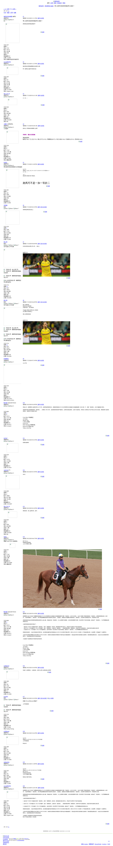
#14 (24, 536)
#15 (24, 611)
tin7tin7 (5, 438)
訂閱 (11, 12)
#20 (24, 786)
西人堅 (5, 242)
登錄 (55, 3)
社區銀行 (59, 3)
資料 (39, 18)
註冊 (51, 3)
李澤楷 (5, 205)
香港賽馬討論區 (49, 6)
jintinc (5, 536)
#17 (24, 696)
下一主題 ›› (13, 9)
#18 (24, 731)
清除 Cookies (84, 844)
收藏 (15, 12)
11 (7, 286)
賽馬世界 (41, 6)
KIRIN (5, 162)
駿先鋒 (5, 402)
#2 (23, 62)
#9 (23, 358)
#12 (24, 470)
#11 (24, 438)
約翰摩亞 (6, 358)
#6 (23, 205)
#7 (23, 242)
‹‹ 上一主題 (6, 9)
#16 (24, 665)
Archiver (104, 844)
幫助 (64, 3)
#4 (23, 124)
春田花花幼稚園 (8, 16)
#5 (23, 162)
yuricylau (6, 470)
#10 (24, 402)
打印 (5, 12)
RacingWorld (98, 844)
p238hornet (6, 665)
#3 (23, 93)
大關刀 (5, 124)
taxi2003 (6, 696)
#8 (23, 300)
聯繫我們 (91, 844)
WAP (108, 844)
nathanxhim (6, 762)
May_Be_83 (7, 93)
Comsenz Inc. (26, 838)
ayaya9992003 (7, 62)
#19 (24, 762)
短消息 (42, 18)
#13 (24, 506)
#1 (23, 16)
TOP (109, 841)
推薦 (8, 12)
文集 (41, 207)
